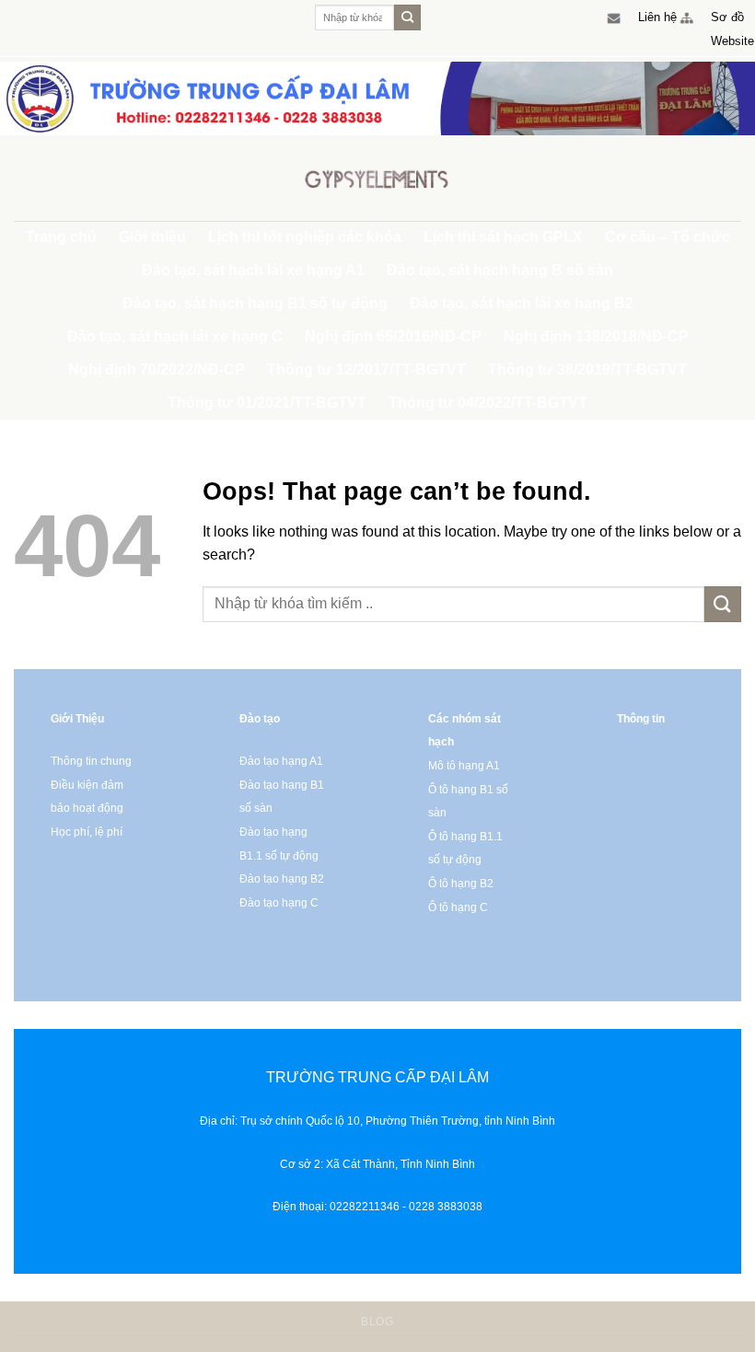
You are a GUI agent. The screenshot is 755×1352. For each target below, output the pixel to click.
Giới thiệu (152, 237)
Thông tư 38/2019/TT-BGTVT (587, 369)
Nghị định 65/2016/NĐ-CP (393, 336)
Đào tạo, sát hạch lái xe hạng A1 (253, 270)
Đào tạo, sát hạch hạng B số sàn (500, 270)
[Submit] (407, 17)
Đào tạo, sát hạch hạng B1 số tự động (255, 303)
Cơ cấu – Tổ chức (667, 237)
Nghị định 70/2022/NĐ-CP (156, 369)
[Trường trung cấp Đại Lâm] (377, 178)
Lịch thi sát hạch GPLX (503, 237)
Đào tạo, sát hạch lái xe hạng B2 (521, 303)
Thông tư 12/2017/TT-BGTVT (366, 369)
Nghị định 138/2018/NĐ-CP (596, 336)
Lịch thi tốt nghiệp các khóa (304, 237)
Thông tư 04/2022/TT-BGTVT (488, 402)
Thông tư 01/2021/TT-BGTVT (267, 402)
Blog (377, 1321)
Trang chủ (61, 237)
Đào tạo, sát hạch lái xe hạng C (175, 336)
